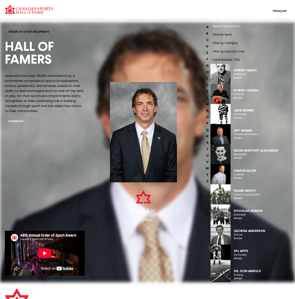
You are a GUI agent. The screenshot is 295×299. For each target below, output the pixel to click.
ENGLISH (259, 11)
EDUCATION (152, 8)
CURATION (74, 8)
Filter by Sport (222, 35)
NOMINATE (15, 121)
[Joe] (143, 132)
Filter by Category (225, 43)
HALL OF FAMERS (155, 13)
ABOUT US (83, 293)
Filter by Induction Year (229, 51)
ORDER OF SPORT (79, 13)
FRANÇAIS (280, 11)
